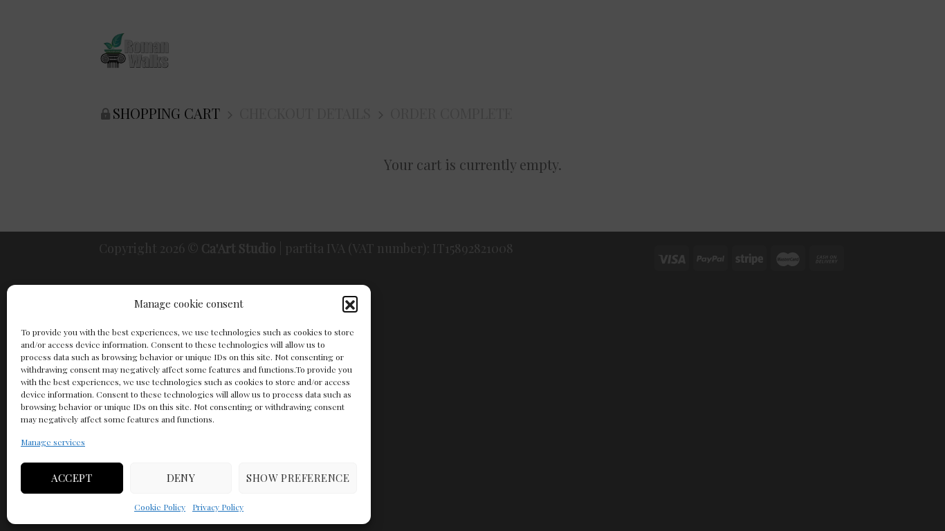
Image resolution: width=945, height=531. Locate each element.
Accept (71, 478)
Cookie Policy (159, 506)
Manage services (53, 441)
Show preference (297, 478)
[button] (350, 303)
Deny (181, 478)
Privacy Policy (218, 506)
